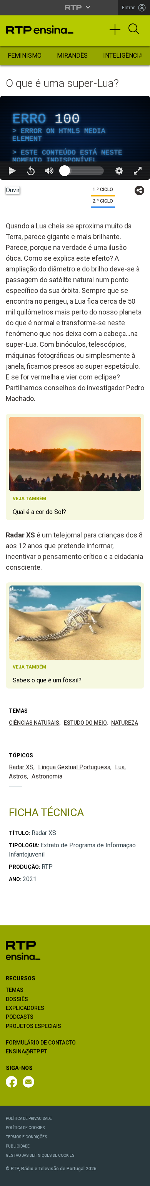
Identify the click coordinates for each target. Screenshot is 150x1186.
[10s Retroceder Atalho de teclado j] (31, 1177)
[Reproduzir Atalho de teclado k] (12, 1177)
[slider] (103, 1177)
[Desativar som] (49, 1177)
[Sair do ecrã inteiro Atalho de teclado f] (137, 1177)
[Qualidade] (119, 1177)
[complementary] (75, 593)
